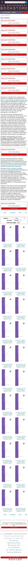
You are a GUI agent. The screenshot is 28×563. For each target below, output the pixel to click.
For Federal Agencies (14, 550)
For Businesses (14, 547)
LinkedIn (21, 559)
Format (5, 218)
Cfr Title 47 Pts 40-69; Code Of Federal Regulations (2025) (7, 245)
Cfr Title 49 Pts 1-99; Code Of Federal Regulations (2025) (20, 390)
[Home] (14, 9)
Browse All (7, 15)
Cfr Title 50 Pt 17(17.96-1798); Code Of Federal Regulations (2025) (20, 269)
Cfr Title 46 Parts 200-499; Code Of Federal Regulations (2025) (21, 510)
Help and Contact (14, 543)
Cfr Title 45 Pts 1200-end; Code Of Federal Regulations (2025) (7, 510)
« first (5, 212)
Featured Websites (14, 552)
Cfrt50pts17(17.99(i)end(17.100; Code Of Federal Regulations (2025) (20, 342)
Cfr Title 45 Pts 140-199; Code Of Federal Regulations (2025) (7, 293)
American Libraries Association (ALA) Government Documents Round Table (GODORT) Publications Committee (13, 164)
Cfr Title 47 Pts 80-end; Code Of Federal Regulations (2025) (7, 390)
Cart (25, 12)
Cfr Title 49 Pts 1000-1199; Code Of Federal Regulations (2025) (7, 342)
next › (20, 212)
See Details (14, 527)
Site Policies (14, 540)
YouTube (16, 559)
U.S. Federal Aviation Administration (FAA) (15, 100)
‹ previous (12, 212)
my (6, 12)
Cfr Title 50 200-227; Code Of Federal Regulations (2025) (20, 486)
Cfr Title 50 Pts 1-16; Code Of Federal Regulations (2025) (7, 486)
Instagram (14, 559)
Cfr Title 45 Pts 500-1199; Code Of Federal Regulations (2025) (7, 438)
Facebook (9, 559)
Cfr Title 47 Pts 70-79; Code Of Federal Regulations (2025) (7, 317)
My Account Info (14, 545)
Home (2, 15)
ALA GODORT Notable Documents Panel (11, 169)
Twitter (12, 559)
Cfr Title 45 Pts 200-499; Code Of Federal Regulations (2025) (7, 366)
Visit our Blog (14, 557)
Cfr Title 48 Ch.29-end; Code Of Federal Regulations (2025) (21, 317)
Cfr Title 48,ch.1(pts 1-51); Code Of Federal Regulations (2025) (7, 462)
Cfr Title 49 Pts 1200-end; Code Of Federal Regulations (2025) (7, 414)
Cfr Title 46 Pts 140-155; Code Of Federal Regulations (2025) (20, 293)
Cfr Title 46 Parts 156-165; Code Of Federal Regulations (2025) (21, 366)
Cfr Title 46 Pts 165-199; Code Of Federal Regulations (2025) (20, 438)
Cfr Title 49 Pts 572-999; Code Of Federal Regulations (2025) (7, 269)
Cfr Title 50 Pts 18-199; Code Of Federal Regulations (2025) (21, 414)
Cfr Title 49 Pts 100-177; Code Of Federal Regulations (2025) (20, 462)
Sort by (9, 220)
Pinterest (18, 559)
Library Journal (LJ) (13, 177)
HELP (14, 12)
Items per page (11, 222)
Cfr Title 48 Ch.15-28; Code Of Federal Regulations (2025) (20, 245)
